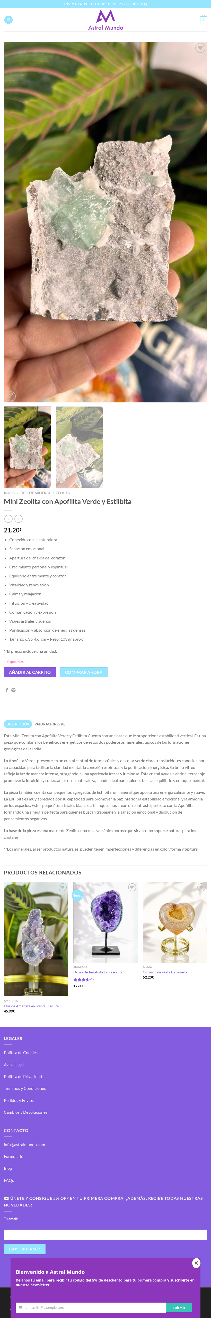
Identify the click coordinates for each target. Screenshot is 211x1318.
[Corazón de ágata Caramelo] (175, 922)
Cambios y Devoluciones (25, 1112)
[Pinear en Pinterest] (13, 690)
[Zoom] (11, 396)
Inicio (9, 493)
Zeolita (63, 493)
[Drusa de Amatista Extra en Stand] (105, 922)
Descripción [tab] (18, 724)
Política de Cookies (21, 1052)
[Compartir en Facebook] (7, 690)
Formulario (13, 1156)
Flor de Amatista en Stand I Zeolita (31, 1006)
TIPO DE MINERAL (35, 493)
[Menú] (8, 20)
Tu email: (11, 1218)
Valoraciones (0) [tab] (50, 724)
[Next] (196, 222)
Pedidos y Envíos (19, 1100)
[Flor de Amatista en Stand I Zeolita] (36, 939)
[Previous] (14, 222)
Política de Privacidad (23, 1076)
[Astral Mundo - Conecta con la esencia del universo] (105, 19)
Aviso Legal (14, 1064)
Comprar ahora (84, 672)
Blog (8, 1168)
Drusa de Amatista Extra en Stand (100, 972)
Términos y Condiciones (25, 1088)
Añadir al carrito (30, 672)
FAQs (9, 1180)
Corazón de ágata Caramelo (165, 972)
